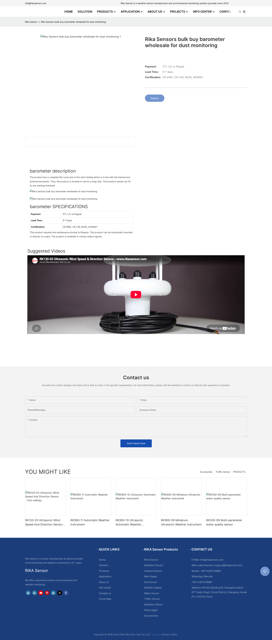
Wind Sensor (151, 559)
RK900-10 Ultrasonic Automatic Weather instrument (129, 523)
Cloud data (105, 598)
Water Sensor (151, 593)
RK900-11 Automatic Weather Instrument (90, 522)
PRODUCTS (239, 471)
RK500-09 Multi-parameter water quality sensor (224, 522)
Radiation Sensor (153, 565)
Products (104, 570)
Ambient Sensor (153, 570)
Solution (103, 565)
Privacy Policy (170, 634)
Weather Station (153, 587)
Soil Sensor (150, 582)
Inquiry (155, 98)
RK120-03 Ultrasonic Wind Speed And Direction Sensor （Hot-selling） (43, 523)
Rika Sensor (31, 21)
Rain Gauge (150, 576)
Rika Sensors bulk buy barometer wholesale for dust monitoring (73, 21)
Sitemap (156, 634)
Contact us (105, 593)
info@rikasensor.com (35, 3)
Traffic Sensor (223, 471)
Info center (105, 587)
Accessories (206, 471)
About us (104, 582)
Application (105, 576)
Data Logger (151, 609)
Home (102, 559)
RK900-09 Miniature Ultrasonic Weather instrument (181, 522)
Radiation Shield (153, 604)
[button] (230, 11)
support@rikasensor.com (228, 565)
